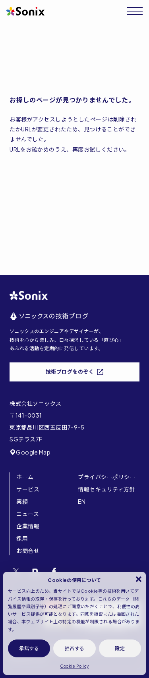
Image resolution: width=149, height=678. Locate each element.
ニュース (27, 513)
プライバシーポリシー (107, 476)
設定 (120, 648)
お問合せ (27, 550)
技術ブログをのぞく (70, 371)
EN (81, 501)
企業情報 (27, 526)
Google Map (33, 452)
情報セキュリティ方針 (106, 489)
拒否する (75, 648)
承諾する (29, 648)
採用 (22, 538)
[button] (139, 579)
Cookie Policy (74, 666)
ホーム (25, 476)
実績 (22, 501)
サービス (27, 489)
